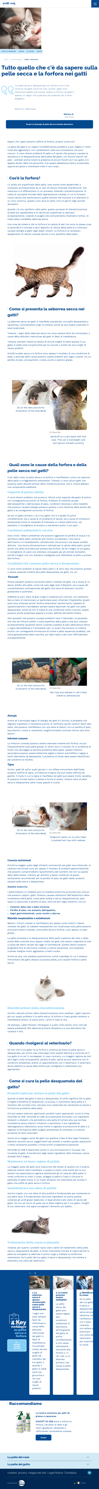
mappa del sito (37, 1472)
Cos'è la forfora (8, 51)
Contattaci (70, 1472)
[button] (81, 1483)
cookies (12, 1472)
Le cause (30, 51)
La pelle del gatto (18, 1464)
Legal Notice (55, 1472)
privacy (22, 1472)
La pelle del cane (18, 1457)
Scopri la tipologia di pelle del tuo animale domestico (49, 124)
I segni (21, 51)
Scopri (43, 1438)
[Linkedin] (89, 1473)
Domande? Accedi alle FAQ (16, 1345)
